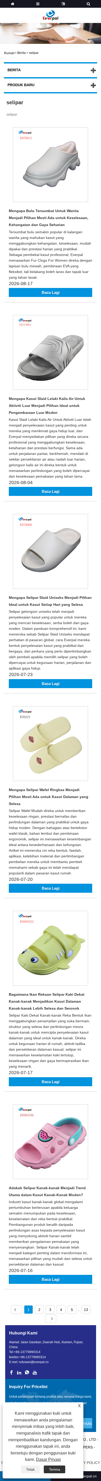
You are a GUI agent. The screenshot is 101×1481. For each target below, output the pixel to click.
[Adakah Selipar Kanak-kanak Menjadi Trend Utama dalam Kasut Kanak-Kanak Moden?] (50, 1142)
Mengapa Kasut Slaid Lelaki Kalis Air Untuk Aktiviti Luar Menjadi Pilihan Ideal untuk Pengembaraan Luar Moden (47, 406)
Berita (21, 53)
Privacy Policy (85, 1463)
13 (86, 1310)
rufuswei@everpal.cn (34, 1362)
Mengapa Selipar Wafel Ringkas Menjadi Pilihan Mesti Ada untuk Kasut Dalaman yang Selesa (48, 797)
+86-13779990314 (27, 1352)
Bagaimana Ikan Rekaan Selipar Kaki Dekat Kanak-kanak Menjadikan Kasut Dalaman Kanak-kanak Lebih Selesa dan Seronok (46, 1001)
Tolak (30, 1469)
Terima (54, 1469)
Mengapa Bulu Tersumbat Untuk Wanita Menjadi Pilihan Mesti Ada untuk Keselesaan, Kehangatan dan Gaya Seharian (48, 218)
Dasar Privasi (48, 1459)
